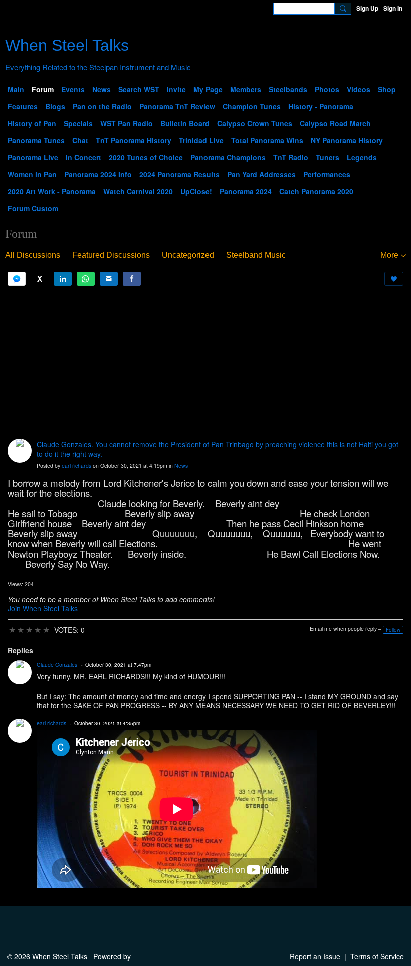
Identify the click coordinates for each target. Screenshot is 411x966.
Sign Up (367, 8)
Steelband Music (256, 255)
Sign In (392, 8)
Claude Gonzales (57, 664)
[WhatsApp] (86, 279)
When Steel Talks (67, 45)
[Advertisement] (205, 362)
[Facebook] (132, 279)
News (181, 465)
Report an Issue (315, 956)
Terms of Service (377, 956)
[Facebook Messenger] (17, 279)
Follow (393, 629)
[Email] (109, 279)
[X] (40, 279)
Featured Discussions (111, 255)
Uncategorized (188, 255)
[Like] (393, 279)
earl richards (76, 465)
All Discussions (32, 255)
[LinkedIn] (63, 279)
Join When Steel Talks (43, 608)
